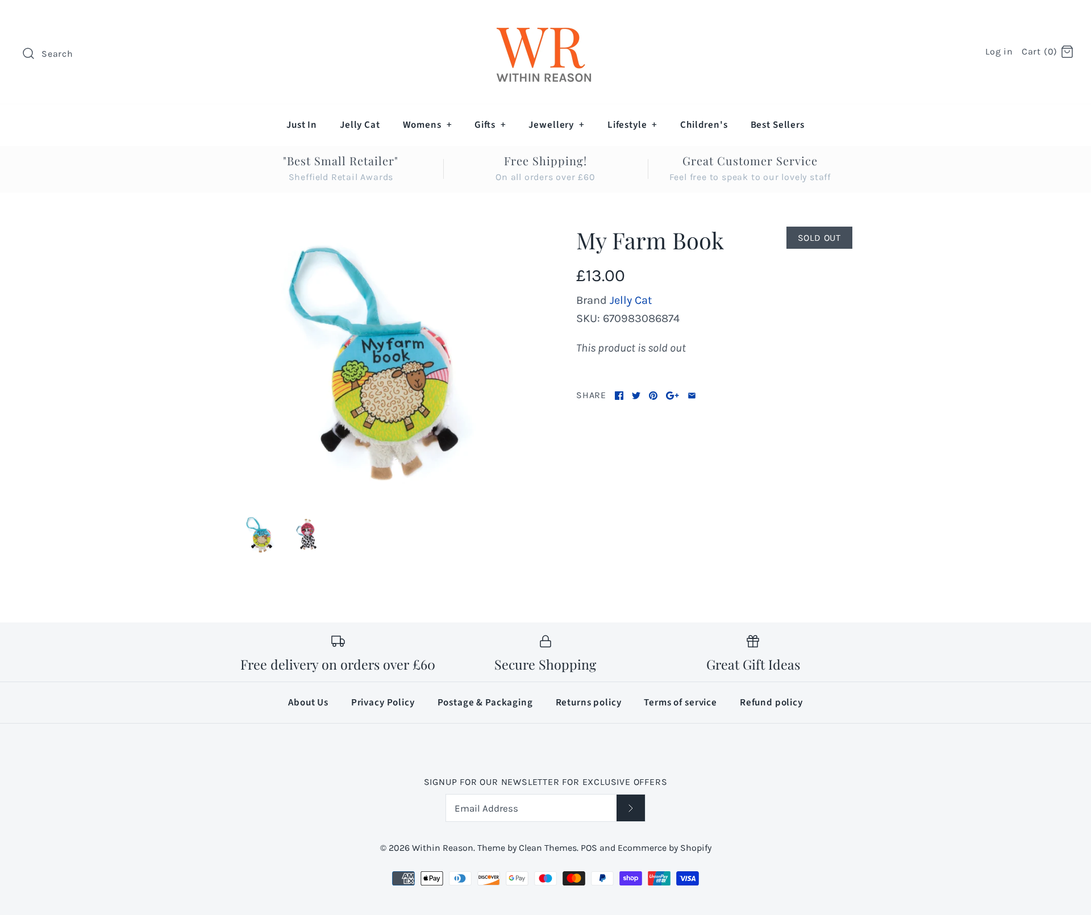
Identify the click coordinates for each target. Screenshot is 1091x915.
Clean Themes (548, 847)
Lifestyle (632, 125)
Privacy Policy (383, 702)
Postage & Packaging (485, 702)
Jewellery (556, 125)
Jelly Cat (360, 125)
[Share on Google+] (672, 395)
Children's (704, 125)
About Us (308, 702)
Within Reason (442, 847)
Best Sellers (778, 125)
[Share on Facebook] (619, 395)
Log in (999, 51)
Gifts (490, 125)
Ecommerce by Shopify (664, 847)
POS (589, 847)
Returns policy (589, 702)
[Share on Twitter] (636, 395)
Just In (301, 125)
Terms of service (680, 702)
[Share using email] (692, 395)
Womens (427, 125)
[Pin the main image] (653, 395)
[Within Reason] (545, 20)
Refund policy (771, 702)
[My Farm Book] (377, 365)
